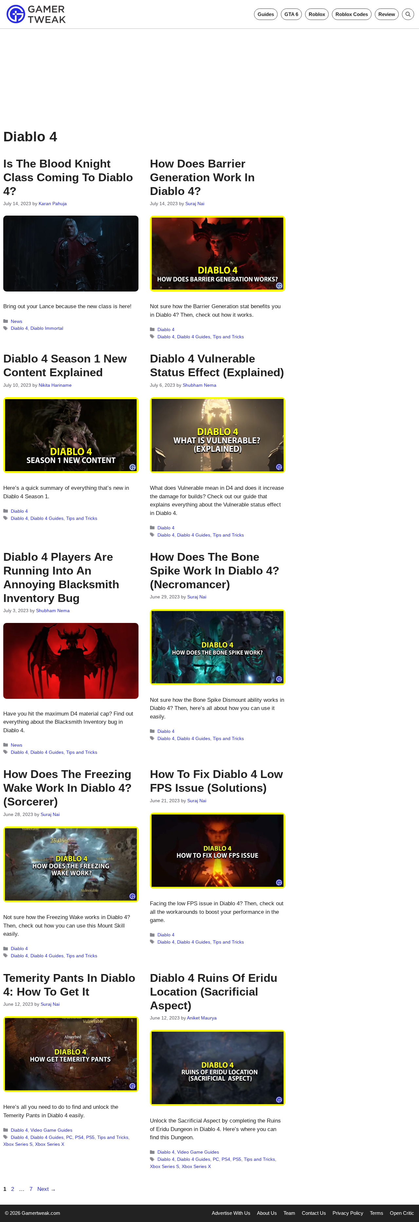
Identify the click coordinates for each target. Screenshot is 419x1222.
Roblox (317, 14)
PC (69, 1137)
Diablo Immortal (46, 328)
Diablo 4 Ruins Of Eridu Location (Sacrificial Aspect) (213, 991)
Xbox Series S (17, 1144)
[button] (408, 14)
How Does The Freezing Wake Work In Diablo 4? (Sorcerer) (67, 788)
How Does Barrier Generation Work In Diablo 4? (202, 177)
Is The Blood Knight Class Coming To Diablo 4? (68, 177)
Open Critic (402, 1213)
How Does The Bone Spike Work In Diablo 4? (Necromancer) (214, 570)
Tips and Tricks (228, 336)
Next (46, 1189)
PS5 (90, 1137)
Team (289, 1213)
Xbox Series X (49, 1144)
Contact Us (314, 1213)
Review (386, 14)
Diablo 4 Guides (193, 336)
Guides (266, 14)
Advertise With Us (231, 1213)
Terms (376, 1213)
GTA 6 (291, 14)
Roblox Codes (352, 14)
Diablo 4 (19, 328)
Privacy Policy (348, 1213)
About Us (267, 1213)
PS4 (79, 1137)
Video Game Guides (51, 1130)
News (16, 321)
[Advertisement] (209, 74)
